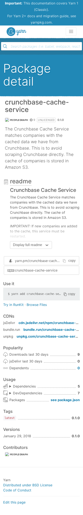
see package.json (65, 400)
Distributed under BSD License (27, 485)
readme (20, 181)
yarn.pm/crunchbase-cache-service (43, 261)
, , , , (22, 386)
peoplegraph (19, 120)
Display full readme (27, 245)
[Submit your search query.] (5, 46)
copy (72, 260)
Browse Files (37, 305)
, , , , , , (25, 393)
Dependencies (24, 386)
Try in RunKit (13, 305)
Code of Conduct (17, 490)
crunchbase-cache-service (36, 270)
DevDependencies (27, 393)
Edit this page (14, 502)
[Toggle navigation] (71, 31)
